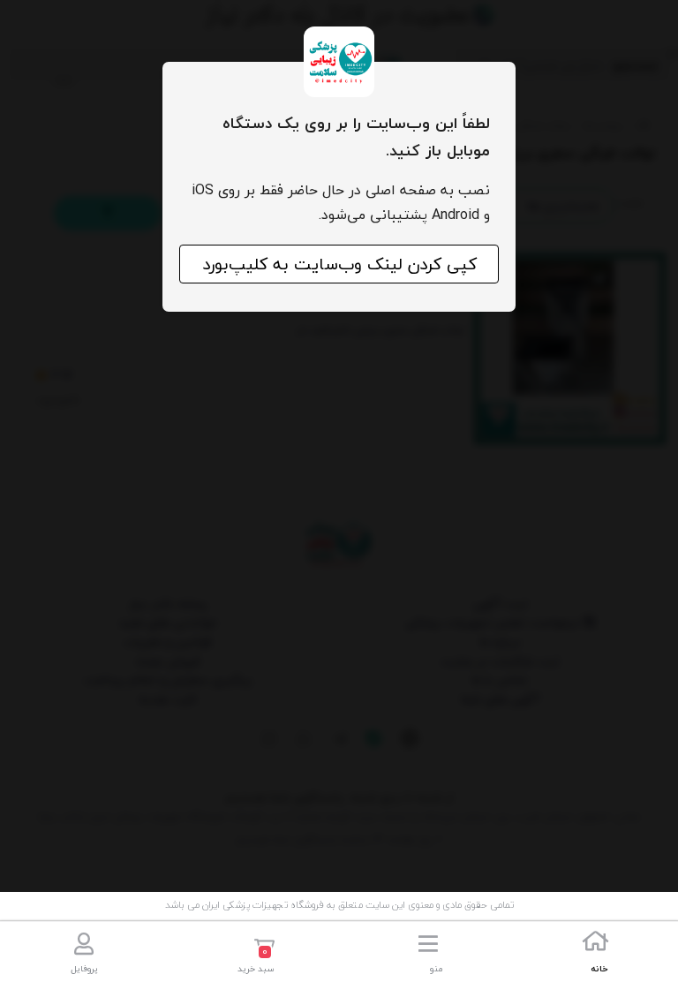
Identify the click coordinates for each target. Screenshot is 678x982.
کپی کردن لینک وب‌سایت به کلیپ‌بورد (339, 264)
